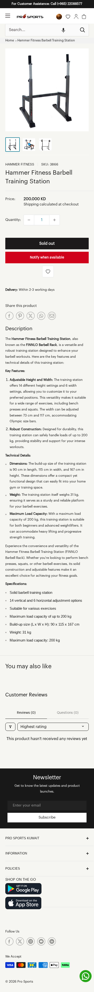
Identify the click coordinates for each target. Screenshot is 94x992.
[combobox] (40, 30)
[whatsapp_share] (41, 316)
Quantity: (13, 220)
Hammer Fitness (19, 164)
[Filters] (10, 727)
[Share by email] (52, 316)
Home (9, 40)
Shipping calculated (40, 204)
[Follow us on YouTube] (41, 941)
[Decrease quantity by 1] (29, 220)
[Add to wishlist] (48, 271)
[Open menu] (7, 16)
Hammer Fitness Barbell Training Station (46, 40)
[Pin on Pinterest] (20, 316)
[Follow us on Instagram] (31, 941)
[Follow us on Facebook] (9, 941)
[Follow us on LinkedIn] (52, 941)
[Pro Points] (59, 17)
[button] (63, 30)
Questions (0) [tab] (68, 712)
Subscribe (47, 817)
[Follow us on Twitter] (20, 941)
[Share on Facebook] (9, 316)
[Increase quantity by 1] (54, 220)
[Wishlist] (68, 16)
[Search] (83, 30)
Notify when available (47, 257)
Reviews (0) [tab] (26, 712)
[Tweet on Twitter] (31, 316)
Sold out (47, 243)
